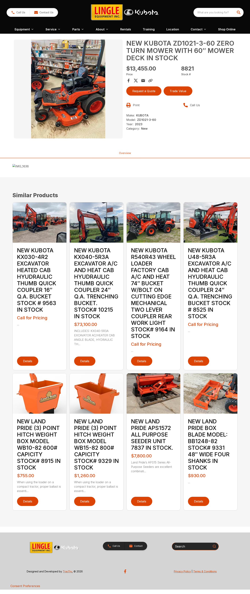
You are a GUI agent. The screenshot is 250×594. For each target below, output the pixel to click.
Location (172, 29)
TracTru (67, 571)
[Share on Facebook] (128, 80)
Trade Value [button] (178, 91)
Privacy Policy (182, 571)
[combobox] (218, 12)
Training (149, 29)
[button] (18, 12)
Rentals (125, 29)
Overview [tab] (125, 153)
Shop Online (227, 29)
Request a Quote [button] (143, 91)
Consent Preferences (25, 586)
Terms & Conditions (205, 571)
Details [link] (27, 361)
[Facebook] (125, 571)
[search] (239, 12)
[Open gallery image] (68, 89)
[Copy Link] (150, 80)
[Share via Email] (143, 80)
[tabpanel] (68, 90)
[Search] (214, 546)
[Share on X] (136, 80)
